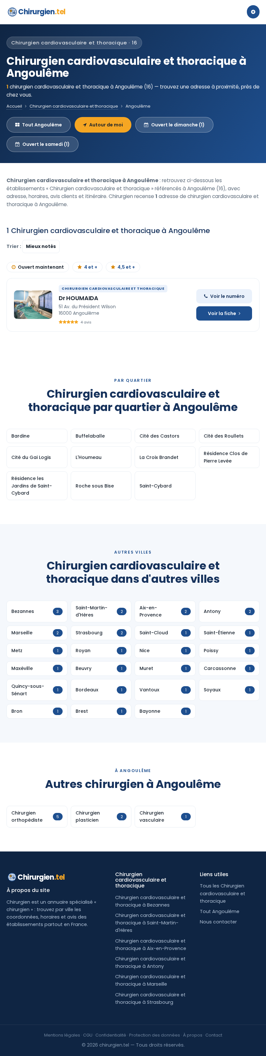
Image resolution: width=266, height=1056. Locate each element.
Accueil (14, 106)
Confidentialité (110, 1035)
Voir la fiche (222, 313)
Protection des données (154, 1035)
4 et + (90, 267)
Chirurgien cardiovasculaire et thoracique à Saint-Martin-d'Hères (150, 922)
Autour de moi (106, 125)
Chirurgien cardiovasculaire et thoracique (74, 106)
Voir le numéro (227, 296)
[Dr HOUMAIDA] (33, 304)
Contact (213, 1035)
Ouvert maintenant (41, 267)
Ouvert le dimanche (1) (178, 125)
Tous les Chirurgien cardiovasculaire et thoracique (222, 893)
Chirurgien (42, 12)
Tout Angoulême (42, 125)
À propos (192, 1035)
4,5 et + (126, 267)
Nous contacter (218, 922)
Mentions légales (62, 1035)
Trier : (14, 246)
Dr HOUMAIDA (78, 298)
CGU (87, 1035)
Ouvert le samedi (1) (46, 144)
